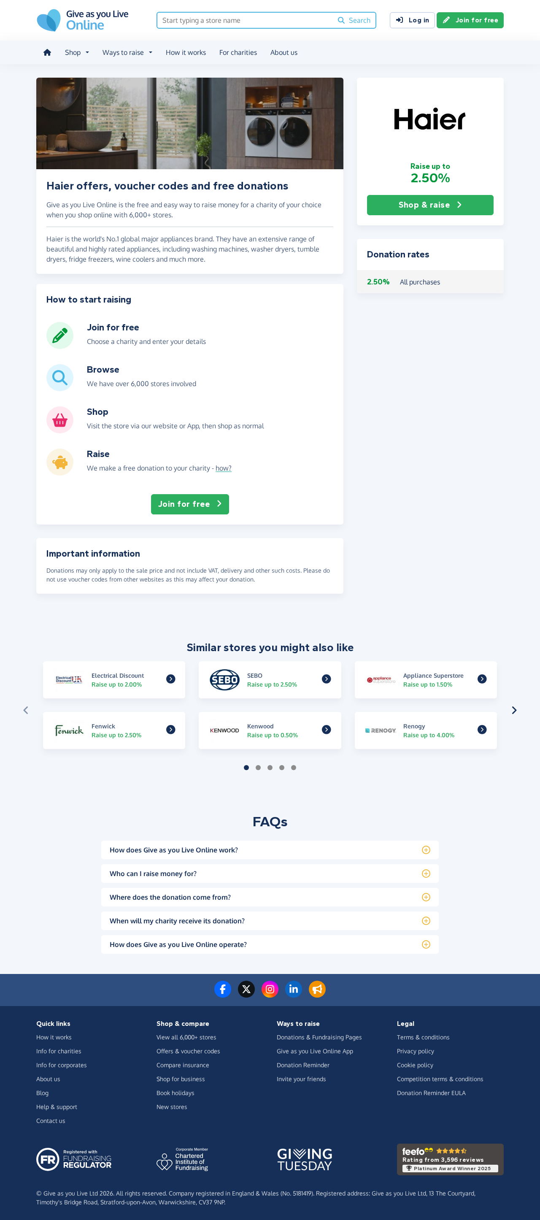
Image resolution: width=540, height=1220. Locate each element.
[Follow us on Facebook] (222, 994)
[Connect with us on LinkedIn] (293, 994)
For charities (238, 52)
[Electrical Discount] (171, 680)
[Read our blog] (317, 994)
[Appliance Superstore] (482, 680)
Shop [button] (73, 52)
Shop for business (181, 1078)
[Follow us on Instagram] (270, 994)
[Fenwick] (171, 731)
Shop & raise (424, 205)
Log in (419, 20)
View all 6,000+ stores (186, 1037)
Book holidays (175, 1092)
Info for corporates (61, 1065)
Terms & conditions (423, 1037)
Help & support (56, 1106)
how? (224, 468)
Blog (42, 1092)
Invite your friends (301, 1078)
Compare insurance (183, 1065)
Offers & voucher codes (188, 1051)
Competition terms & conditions (440, 1078)
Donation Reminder (303, 1065)
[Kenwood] (326, 731)
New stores (172, 1106)
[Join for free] (59, 345)
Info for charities (58, 1051)
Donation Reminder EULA (431, 1092)
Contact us (50, 1120)
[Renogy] (482, 731)
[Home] (47, 52)
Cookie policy (415, 1065)
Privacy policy (415, 1051)
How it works (186, 52)
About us (283, 52)
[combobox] (244, 20)
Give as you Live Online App (315, 1051)
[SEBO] (326, 680)
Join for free (477, 20)
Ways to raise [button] (123, 52)
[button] (430, 119)
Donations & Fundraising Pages (319, 1037)
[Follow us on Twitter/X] (246, 994)
